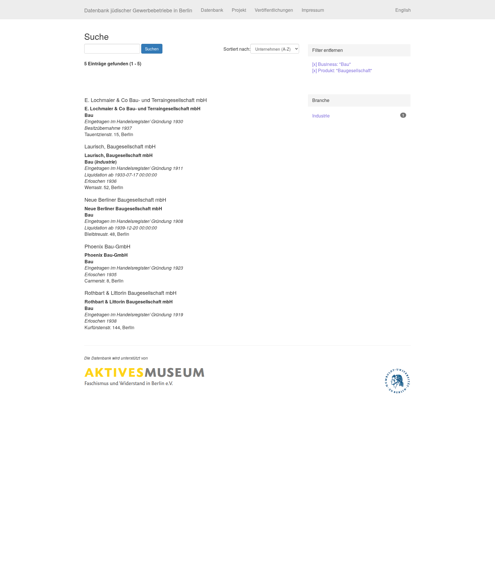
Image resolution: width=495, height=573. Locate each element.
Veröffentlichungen (274, 10)
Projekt (239, 10)
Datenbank (212, 10)
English (403, 10)
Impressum (313, 10)
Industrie (321, 115)
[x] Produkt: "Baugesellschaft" (342, 70)
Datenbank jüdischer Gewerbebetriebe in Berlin (138, 10)
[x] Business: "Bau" (331, 64)
